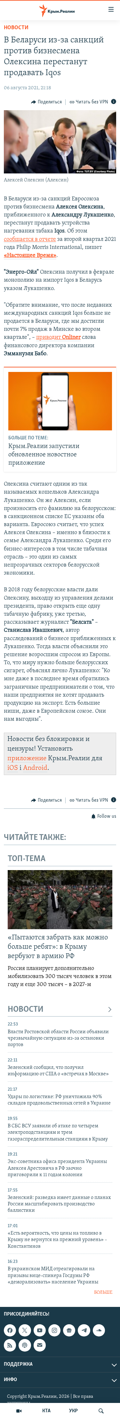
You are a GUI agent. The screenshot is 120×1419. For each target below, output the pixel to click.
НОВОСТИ (26, 1009)
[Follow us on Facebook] (10, 1330)
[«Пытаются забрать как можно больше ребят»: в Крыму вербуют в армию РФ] (60, 899)
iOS (12, 768)
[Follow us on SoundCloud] (99, 1330)
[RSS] (10, 1345)
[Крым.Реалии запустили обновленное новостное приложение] (60, 401)
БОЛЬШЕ (103, 1292)
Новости (16, 28)
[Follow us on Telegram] (84, 1330)
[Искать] (101, 1411)
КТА (46, 1411)
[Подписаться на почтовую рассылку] (40, 1345)
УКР (73, 1411)
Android (35, 768)
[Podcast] (25, 1345)
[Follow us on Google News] (69, 1330)
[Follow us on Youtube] (40, 1330)
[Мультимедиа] (18, 1411)
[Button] (46, 102)
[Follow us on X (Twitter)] (25, 1330)
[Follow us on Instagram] (54, 1330)
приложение (26, 758)
